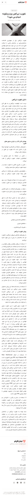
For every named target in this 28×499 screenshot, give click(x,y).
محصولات (24, 456)
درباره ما (24, 458)
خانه (25, 453)
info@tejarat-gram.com (17, 474)
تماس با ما (23, 460)
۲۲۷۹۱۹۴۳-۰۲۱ (17, 472)
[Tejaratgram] (22, 2)
